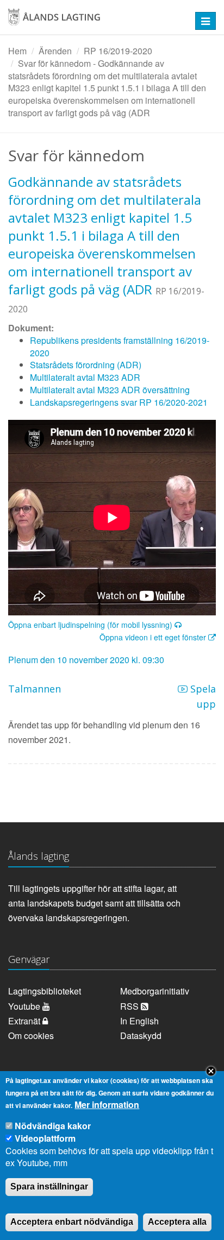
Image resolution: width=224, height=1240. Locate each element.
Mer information (106, 1105)
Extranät (25, 1021)
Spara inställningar (49, 1186)
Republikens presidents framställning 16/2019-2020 (119, 346)
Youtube (25, 1006)
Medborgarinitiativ (154, 991)
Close (210, 1071)
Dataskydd (140, 1035)
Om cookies (31, 1035)
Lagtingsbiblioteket (44, 991)
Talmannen (34, 688)
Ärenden (55, 51)
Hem (17, 51)
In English (139, 1021)
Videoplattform (45, 1138)
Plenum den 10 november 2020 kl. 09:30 (86, 659)
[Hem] (93, 21)
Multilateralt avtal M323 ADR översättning (110, 389)
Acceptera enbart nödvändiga (71, 1221)
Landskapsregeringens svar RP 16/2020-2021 (119, 402)
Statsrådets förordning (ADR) (85, 364)
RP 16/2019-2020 (118, 51)
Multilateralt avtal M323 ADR (85, 377)
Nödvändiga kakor (53, 1125)
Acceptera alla (177, 1221)
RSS (130, 1006)
